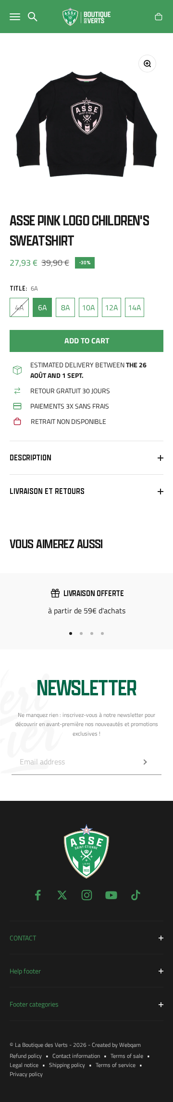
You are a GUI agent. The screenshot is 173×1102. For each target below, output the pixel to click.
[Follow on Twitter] (62, 895)
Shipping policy (67, 1064)
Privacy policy (26, 1074)
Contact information (76, 1055)
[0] (158, 17)
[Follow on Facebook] (37, 895)
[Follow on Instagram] (86, 895)
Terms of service (116, 1064)
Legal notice (24, 1064)
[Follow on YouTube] (111, 895)
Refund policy (26, 1055)
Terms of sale (127, 1055)
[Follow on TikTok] (135, 895)
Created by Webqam (116, 1044)
